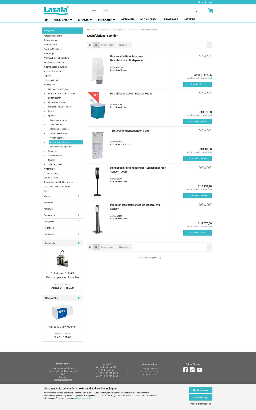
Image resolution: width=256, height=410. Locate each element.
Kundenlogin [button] (206, 2)
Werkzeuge (49, 53)
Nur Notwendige (200, 397)
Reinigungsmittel (51, 40)
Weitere (189, 19)
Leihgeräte (170, 19)
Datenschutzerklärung (82, 398)
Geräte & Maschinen (53, 49)
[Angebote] (79, 243)
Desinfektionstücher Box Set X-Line (131, 93)
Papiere (47, 76)
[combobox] (107, 45)
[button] (90, 45)
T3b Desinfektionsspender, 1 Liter (130, 130)
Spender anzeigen (58, 120)
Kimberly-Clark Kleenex (62, 326)
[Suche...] (195, 10)
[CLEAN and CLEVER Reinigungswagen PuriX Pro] (62, 258)
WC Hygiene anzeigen (58, 89)
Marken (84, 19)
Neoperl (51, 160)
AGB (63, 374)
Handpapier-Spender (59, 129)
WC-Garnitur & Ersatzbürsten (61, 93)
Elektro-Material (51, 178)
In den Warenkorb (197, 121)
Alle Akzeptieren (200, 390)
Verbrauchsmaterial (53, 71)
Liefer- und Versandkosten (63, 368)
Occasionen (148, 19)
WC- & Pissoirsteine (57, 102)
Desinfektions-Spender (60, 142)
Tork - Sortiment (55, 164)
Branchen (105, 19)
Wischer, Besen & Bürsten (55, 67)
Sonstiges (52, 151)
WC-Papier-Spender (59, 133)
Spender (52, 115)
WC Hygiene (49, 84)
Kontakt (63, 377)
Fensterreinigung (51, 173)
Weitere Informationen (200, 404)
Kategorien (61, 19)
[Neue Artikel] (79, 298)
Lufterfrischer (54, 98)
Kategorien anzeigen (53, 36)
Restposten (49, 234)
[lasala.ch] (63, 10)
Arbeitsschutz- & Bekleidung (56, 58)
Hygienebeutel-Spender (61, 146)
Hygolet (51, 111)
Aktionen (127, 19)
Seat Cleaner (56, 124)
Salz (46, 191)
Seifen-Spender (57, 138)
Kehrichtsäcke (50, 44)
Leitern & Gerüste (52, 80)
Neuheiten (49, 228)
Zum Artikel (197, 84)
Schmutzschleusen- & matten (57, 186)
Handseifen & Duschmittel (60, 107)
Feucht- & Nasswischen (54, 62)
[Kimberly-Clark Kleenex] (62, 312)
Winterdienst (49, 169)
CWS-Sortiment (55, 155)
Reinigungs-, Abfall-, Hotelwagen (58, 182)
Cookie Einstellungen (62, 380)
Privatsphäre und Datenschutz (63, 371)
